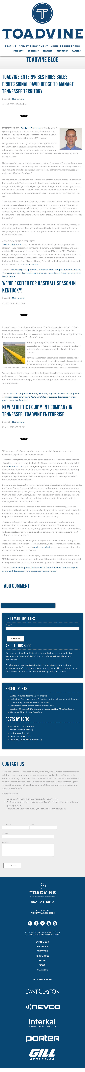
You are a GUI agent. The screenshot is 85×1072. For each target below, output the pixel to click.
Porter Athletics (53, 567)
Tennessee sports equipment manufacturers (59, 269)
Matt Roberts (18, 99)
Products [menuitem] (19, 51)
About (42, 960)
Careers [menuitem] (76, 51)
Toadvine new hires (71, 273)
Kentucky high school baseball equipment (59, 393)
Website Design (31, 934)
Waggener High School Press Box (26, 712)
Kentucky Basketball (18, 400)
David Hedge (8, 276)
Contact (42, 970)
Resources (42, 956)
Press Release (54, 273)
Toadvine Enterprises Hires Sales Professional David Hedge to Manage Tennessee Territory (38, 84)
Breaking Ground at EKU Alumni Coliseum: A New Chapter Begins (42, 709)
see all (8, 745)
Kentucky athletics (20, 736)
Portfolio (42, 946)
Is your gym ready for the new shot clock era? (32, 706)
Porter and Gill (16, 466)
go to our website (42, 547)
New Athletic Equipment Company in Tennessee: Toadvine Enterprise (37, 411)
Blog (42, 965)
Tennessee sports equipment (23, 269)
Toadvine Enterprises (31, 128)
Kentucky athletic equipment (26, 739)
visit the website (30, 264)
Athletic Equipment (21, 730)
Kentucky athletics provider (44, 397)
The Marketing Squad (50, 934)
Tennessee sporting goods (34, 273)
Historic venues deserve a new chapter (28, 696)
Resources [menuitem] (62, 51)
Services (42, 951)
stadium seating (19, 733)
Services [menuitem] (47, 51)
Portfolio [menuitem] (33, 51)
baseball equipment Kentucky (24, 393)
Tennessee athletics (11, 273)
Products (42, 942)
